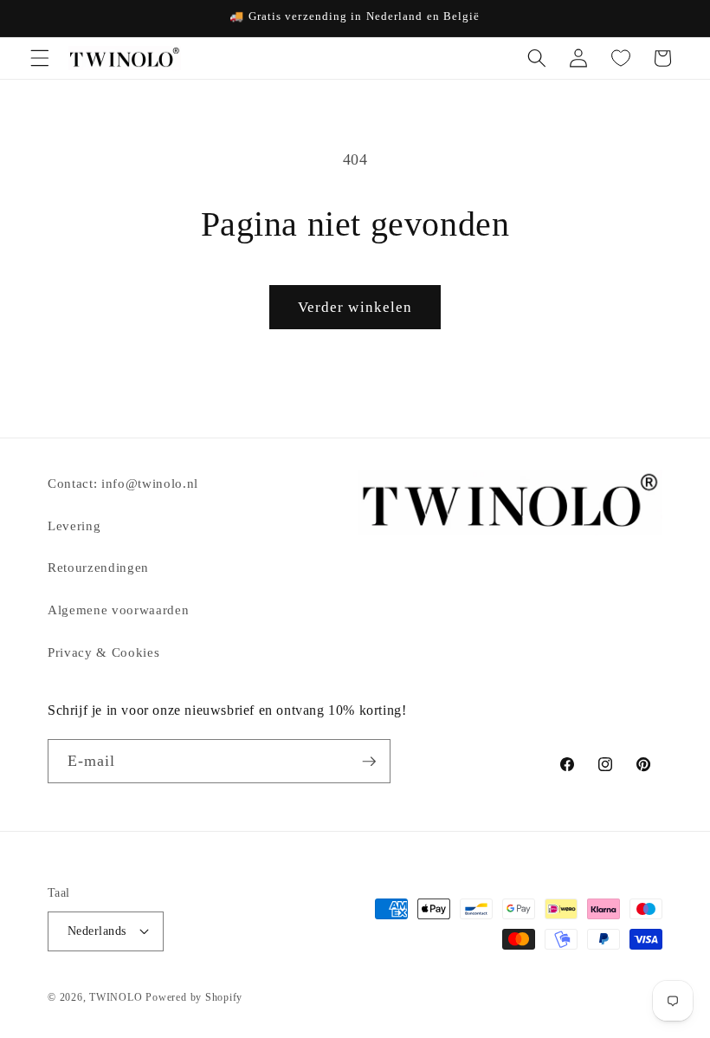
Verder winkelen (355, 307)
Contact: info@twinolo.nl (123, 483)
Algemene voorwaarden (118, 609)
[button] (40, 58)
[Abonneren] (369, 761)
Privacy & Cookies (103, 652)
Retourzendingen (98, 567)
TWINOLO (115, 997)
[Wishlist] (620, 58)
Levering (74, 525)
